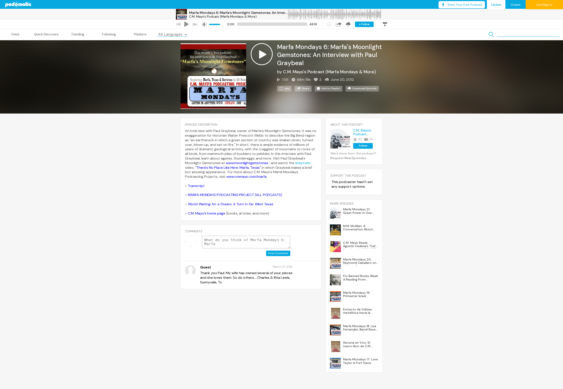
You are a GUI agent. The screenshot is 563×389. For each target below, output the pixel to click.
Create (516, 5)
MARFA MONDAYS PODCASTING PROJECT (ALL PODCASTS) (235, 195)
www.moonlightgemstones (247, 163)
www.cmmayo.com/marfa (246, 176)
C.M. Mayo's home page (206, 213)
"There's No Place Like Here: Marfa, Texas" (228, 167)
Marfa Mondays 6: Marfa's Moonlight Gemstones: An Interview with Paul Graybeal (238, 12)
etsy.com (302, 163)
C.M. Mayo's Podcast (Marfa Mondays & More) (223, 16)
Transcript (196, 185)
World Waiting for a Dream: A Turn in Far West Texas (230, 204)
